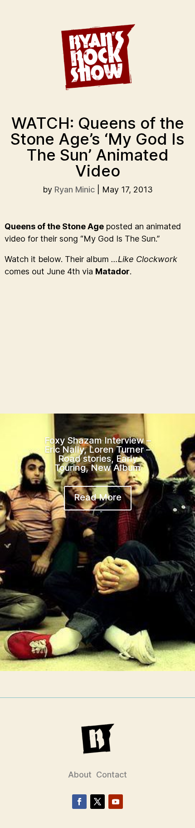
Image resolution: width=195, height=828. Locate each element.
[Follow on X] (97, 801)
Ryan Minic (74, 189)
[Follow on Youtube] (115, 801)
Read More (98, 497)
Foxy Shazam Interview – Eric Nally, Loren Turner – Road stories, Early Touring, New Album (97, 454)
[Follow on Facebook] (79, 801)
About (80, 774)
